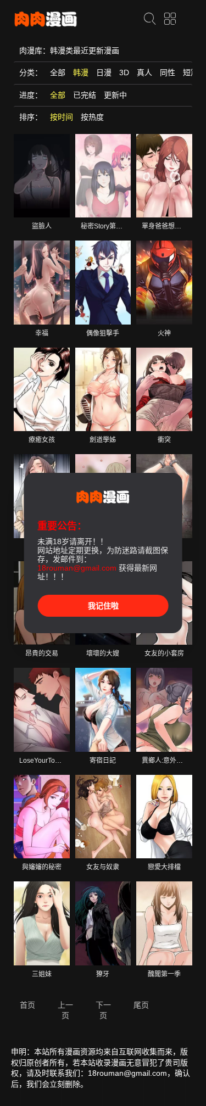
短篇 (190, 72)
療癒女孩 (42, 440)
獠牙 (102, 974)
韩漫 (80, 72)
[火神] (164, 282)
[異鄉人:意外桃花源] (164, 709)
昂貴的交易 (41, 653)
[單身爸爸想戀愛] (164, 175)
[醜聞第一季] (164, 923)
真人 (144, 72)
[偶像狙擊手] (103, 282)
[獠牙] (103, 923)
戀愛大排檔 (164, 867)
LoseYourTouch (42, 760)
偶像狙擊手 (102, 333)
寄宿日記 (103, 760)
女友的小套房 (164, 653)
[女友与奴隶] (103, 816)
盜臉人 (42, 226)
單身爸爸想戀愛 (165, 226)
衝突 (164, 440)
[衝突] (164, 389)
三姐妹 (42, 974)
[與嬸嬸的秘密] (42, 816)
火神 (164, 333)
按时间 (61, 117)
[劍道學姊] (103, 389)
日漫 (104, 72)
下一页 (103, 1010)
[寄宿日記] (103, 709)
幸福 (41, 333)
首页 (27, 1005)
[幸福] (42, 282)
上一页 (65, 1010)
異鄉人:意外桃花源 (169, 760)
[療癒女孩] (42, 389)
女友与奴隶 (102, 867)
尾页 (141, 1005)
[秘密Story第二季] (103, 175)
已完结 (84, 95)
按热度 (92, 117)
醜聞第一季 (164, 974)
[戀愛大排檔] (164, 816)
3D (124, 72)
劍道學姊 (103, 440)
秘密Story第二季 (105, 226)
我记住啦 (103, 605)
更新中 (115, 95)
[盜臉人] (42, 175)
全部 (57, 72)
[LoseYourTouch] (42, 709)
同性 (167, 72)
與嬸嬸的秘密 (42, 867)
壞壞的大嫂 (102, 653)
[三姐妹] (42, 923)
